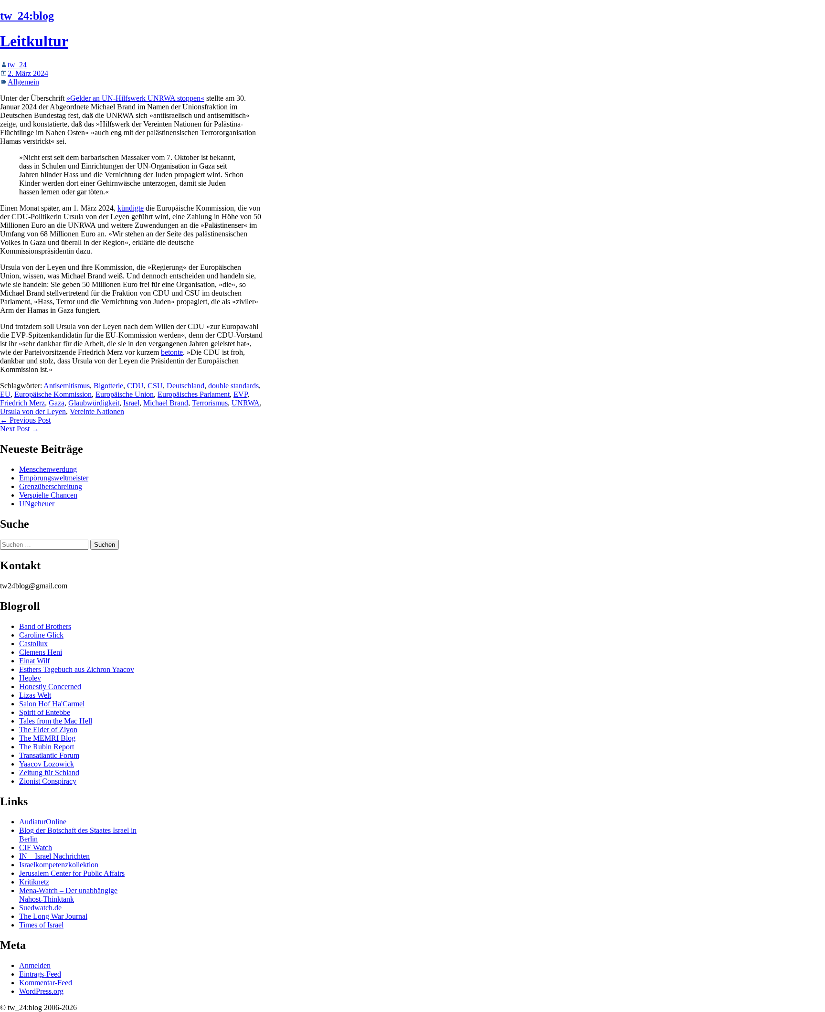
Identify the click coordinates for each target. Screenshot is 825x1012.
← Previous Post (25, 420)
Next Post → (19, 429)
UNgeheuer (36, 504)
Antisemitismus (66, 386)
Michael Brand (165, 403)
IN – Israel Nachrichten (54, 856)
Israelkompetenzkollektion (58, 865)
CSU (155, 386)
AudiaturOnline (42, 822)
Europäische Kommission (53, 394)
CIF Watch (35, 847)
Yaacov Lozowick (46, 764)
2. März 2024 (28, 73)
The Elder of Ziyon (48, 729)
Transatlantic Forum (49, 755)
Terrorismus (210, 403)
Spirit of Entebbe (44, 712)
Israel (131, 403)
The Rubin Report (46, 747)
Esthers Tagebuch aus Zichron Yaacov (76, 669)
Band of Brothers (45, 626)
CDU (135, 386)
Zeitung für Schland (49, 772)
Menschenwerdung (48, 469)
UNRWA (246, 403)
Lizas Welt (35, 695)
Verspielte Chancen (48, 495)
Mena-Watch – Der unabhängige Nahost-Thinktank (68, 894)
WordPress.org (41, 991)
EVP (240, 394)
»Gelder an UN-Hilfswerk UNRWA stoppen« (135, 98)
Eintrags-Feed (40, 974)
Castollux (33, 643)
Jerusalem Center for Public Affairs (72, 873)
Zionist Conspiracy (47, 781)
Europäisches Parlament (194, 394)
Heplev (30, 678)
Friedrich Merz (22, 403)
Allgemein (23, 82)
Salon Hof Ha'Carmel (52, 704)
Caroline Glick (41, 635)
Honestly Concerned (50, 686)
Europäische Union (124, 394)
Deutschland (185, 386)
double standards (233, 386)
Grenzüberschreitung (50, 486)
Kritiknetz (34, 882)
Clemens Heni (40, 652)
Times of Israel (41, 925)
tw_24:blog (27, 16)
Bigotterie (108, 386)
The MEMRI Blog (47, 738)
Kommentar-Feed (45, 983)
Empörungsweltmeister (53, 478)
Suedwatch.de (40, 908)
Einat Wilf (34, 661)
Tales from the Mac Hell (55, 721)
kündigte (130, 208)
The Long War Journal (53, 916)
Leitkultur (34, 41)
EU (5, 394)
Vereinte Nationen (97, 411)
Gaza (56, 403)
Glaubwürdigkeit (93, 403)
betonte (172, 352)
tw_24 (17, 65)
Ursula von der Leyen (33, 411)
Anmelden (35, 965)
